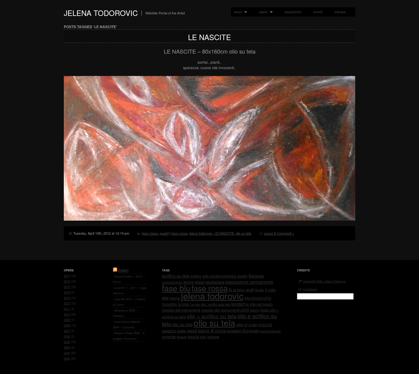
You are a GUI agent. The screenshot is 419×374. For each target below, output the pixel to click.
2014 (67, 292)
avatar (242, 275)
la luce (183, 304)
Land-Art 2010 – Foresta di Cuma (129, 302)
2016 (67, 281)
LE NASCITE (209, 37)
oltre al (242, 324)
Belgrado (256, 276)
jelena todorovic (201, 233)
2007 (67, 331)
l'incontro (169, 304)
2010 (67, 314)
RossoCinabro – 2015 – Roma (128, 279)
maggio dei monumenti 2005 (225, 309)
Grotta (259, 290)
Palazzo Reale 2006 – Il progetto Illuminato (128, 336)
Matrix (254, 310)
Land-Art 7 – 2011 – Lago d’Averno (129, 290)
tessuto (182, 336)
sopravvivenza (270, 331)
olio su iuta (182, 324)
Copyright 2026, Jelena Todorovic (324, 281)
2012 (67, 303)
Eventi (123, 270)
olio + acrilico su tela (211, 316)
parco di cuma (212, 330)
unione (213, 336)
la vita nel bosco (259, 304)
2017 (67, 276)
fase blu (176, 288)
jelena (175, 297)
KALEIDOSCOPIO (257, 298)
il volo (270, 290)
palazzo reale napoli (179, 331)
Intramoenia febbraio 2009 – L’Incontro (126, 324)
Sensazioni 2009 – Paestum (125, 313)
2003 (67, 353)
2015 (67, 287)
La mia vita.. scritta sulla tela (210, 304)
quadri (164, 233)
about (236, 11)
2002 (67, 358)
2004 (67, 347)
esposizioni (293, 11)
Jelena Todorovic (101, 12)
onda (252, 324)
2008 (67, 325)
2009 (67, 320)
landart (238, 304)
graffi (250, 289)
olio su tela (243, 233)
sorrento (169, 336)
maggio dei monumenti (181, 309)
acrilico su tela (176, 276)
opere (261, 11)
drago (200, 282)
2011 (67, 309)
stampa (340, 11)
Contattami (310, 289)
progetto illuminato (243, 331)
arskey (196, 275)
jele (165, 298)
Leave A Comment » (279, 233)
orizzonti (265, 324)
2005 (67, 342)
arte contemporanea (219, 275)
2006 (67, 336)
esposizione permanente (249, 282)
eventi (317, 11)
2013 (67, 298)
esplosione (215, 282)
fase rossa (150, 233)
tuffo (203, 336)
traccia (193, 336)
